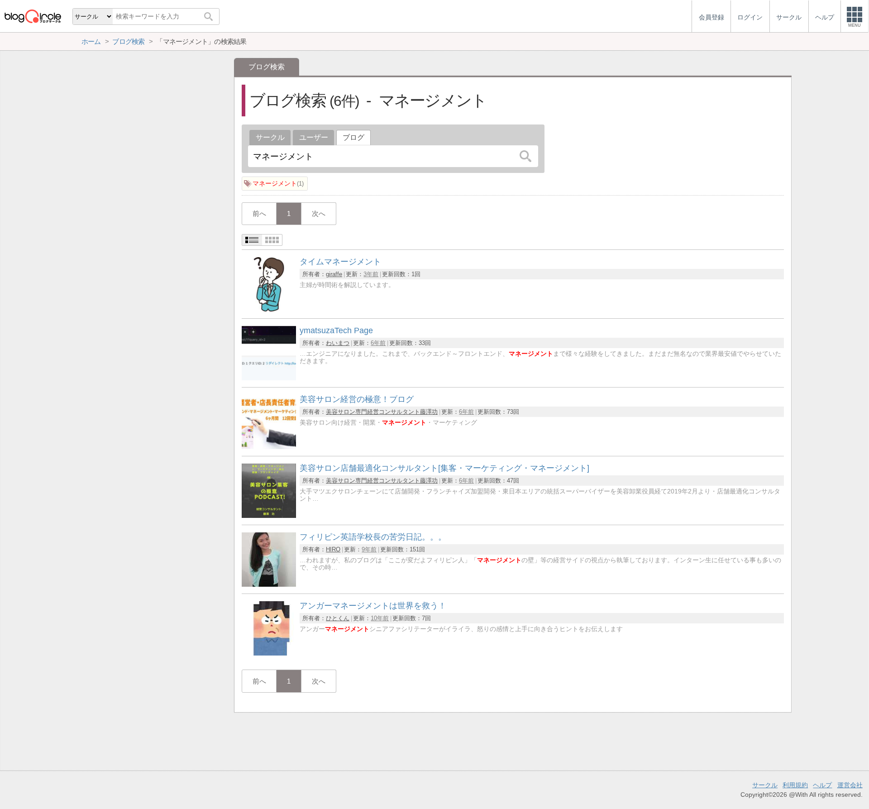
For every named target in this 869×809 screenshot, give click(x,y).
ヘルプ (822, 785)
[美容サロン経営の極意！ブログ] (269, 446)
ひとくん (337, 618)
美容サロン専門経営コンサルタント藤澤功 (382, 411)
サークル (270, 137)
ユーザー (313, 137)
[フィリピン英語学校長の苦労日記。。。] (269, 584)
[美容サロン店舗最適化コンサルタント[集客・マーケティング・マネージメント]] (269, 515)
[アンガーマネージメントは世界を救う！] (269, 653)
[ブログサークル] (32, 16)
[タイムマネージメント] (269, 309)
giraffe (334, 274)
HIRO (333, 549)
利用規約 (795, 785)
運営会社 (850, 785)
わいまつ (337, 343)
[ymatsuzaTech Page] (269, 378)
